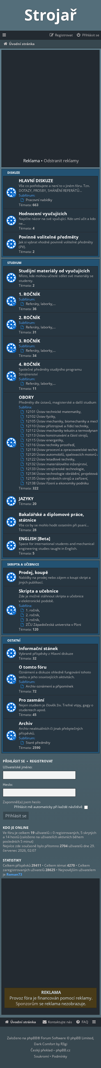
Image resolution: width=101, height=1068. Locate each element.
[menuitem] (87, 35)
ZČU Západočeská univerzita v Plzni (53, 624)
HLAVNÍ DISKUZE (36, 180)
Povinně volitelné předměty (49, 237)
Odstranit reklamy (63, 160)
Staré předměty (38, 742)
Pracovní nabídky (39, 200)
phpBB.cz (63, 1050)
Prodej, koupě (33, 572)
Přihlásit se (14, 761)
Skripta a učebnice (23, 564)
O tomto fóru (33, 667)
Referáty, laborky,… (41, 304)
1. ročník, (33, 610)
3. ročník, (33, 620)
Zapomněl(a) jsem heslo (21, 802)
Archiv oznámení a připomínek (49, 686)
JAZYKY (26, 498)
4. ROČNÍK (29, 364)
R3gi (64, 1044)
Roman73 (14, 874)
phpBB (32, 1038)
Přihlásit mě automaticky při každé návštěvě (48, 806)
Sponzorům (29, 1003)
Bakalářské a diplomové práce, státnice (51, 517)
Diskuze (13, 172)
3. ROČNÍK (29, 341)
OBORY (26, 397)
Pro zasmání (31, 700)
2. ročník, (33, 615)
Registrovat (41, 761)
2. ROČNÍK (29, 317)
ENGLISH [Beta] (34, 538)
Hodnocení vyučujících (43, 213)
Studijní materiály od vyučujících (54, 270)
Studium (14, 263)
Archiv (26, 723)
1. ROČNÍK (29, 294)
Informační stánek (38, 648)
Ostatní (13, 640)
